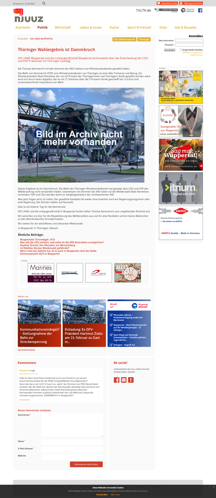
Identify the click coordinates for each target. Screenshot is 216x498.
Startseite (22, 27)
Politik (42, 27)
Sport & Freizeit (139, 27)
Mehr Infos (115, 495)
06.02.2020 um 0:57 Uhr (28, 374)
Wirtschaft (63, 27)
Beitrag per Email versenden (124, 379)
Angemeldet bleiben (192, 50)
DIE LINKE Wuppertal (124, 39)
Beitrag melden (131, 379)
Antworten (24, 399)
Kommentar (24, 414)
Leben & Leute (91, 27)
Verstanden (102, 494)
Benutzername (166, 40)
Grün (163, 27)
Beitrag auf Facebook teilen (116, 379)
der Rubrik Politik (26, 350)
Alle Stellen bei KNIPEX (171, 221)
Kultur (114, 27)
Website (22, 455)
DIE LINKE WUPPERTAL (41, 38)
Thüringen (144, 39)
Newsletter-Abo (169, 3)
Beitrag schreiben (193, 3)
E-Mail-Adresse (26, 448)
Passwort (169, 44)
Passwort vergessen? (192, 52)
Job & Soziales (186, 27)
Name (21, 441)
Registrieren (197, 55)
